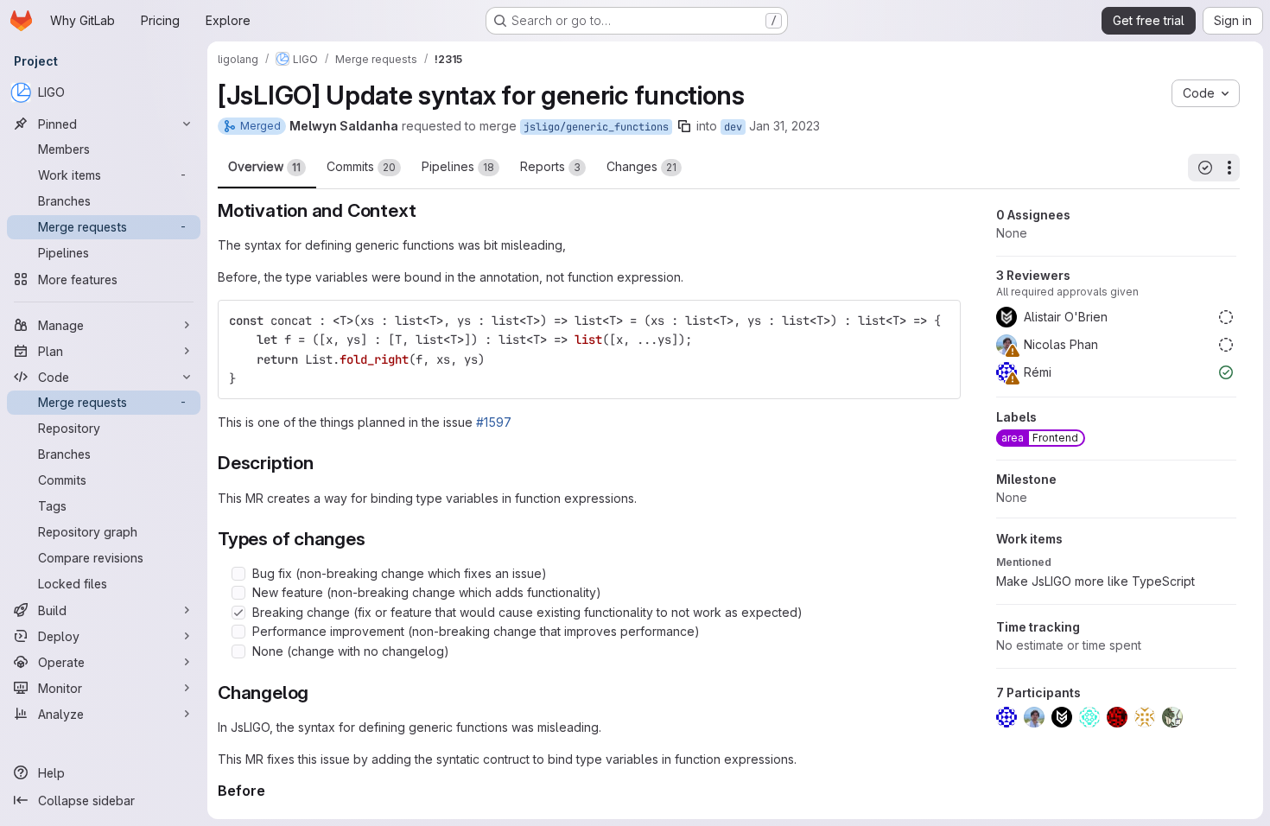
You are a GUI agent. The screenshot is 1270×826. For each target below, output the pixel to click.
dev (733, 127)
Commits (361, 166)
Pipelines (458, 166)
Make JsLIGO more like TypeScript (1095, 581)
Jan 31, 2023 (784, 125)
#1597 (493, 422)
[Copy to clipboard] (940, 320)
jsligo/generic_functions (596, 127)
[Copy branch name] (684, 126)
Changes (641, 166)
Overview (264, 166)
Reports (550, 166)
